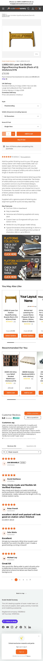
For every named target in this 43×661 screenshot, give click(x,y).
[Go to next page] (30, 579)
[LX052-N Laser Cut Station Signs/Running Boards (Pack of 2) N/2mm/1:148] (10, 298)
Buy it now (21, 140)
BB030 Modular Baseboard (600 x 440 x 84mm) (28, 374)
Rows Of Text (6, 122)
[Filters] (4, 452)
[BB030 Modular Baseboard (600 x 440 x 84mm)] (28, 360)
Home (3, 14)
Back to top (20, 593)
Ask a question (32, 417)
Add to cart (29, 134)
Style (3, 101)
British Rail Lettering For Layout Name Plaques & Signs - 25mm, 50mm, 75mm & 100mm (28, 316)
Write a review (32, 413)
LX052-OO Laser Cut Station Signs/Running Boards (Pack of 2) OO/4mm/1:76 (18, 16)
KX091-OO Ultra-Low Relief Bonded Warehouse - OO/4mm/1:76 (11, 376)
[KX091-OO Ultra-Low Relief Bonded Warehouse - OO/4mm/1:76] (10, 360)
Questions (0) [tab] (31, 446)
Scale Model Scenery (8, 61)
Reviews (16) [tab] (11, 446)
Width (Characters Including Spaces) (14, 112)
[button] (40, 8)
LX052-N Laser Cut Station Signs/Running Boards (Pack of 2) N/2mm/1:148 (11, 314)
